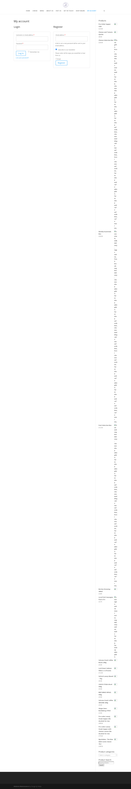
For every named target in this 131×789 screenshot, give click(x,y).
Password (19, 43)
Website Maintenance (21, 786)
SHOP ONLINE (80, 11)
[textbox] (108, 755)
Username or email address (25, 35)
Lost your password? (22, 58)
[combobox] (108, 755)
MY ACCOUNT (91, 11)
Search (101, 765)
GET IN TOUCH (68, 11)
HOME (28, 11)
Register (61, 63)
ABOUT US (49, 11)
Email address (60, 35)
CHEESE (35, 11)
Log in (21, 53)
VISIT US (58, 11)
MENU (42, 11)
